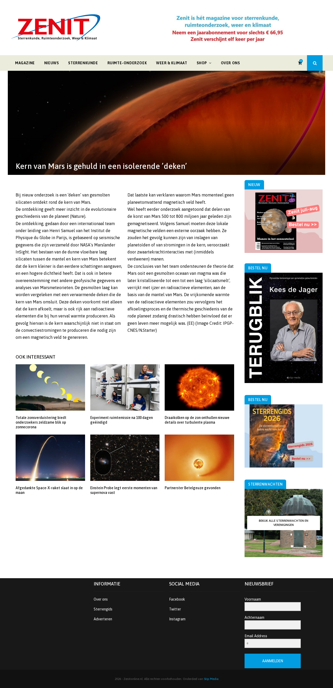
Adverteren (103, 619)
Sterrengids (103, 609)
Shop (202, 63)
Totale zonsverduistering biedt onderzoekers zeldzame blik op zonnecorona (41, 422)
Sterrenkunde (83, 63)
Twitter (175, 609)
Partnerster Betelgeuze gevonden (192, 488)
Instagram (177, 619)
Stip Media (211, 679)
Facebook (177, 599)
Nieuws (51, 63)
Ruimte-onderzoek (127, 63)
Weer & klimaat (171, 63)
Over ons (230, 63)
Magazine (25, 63)
